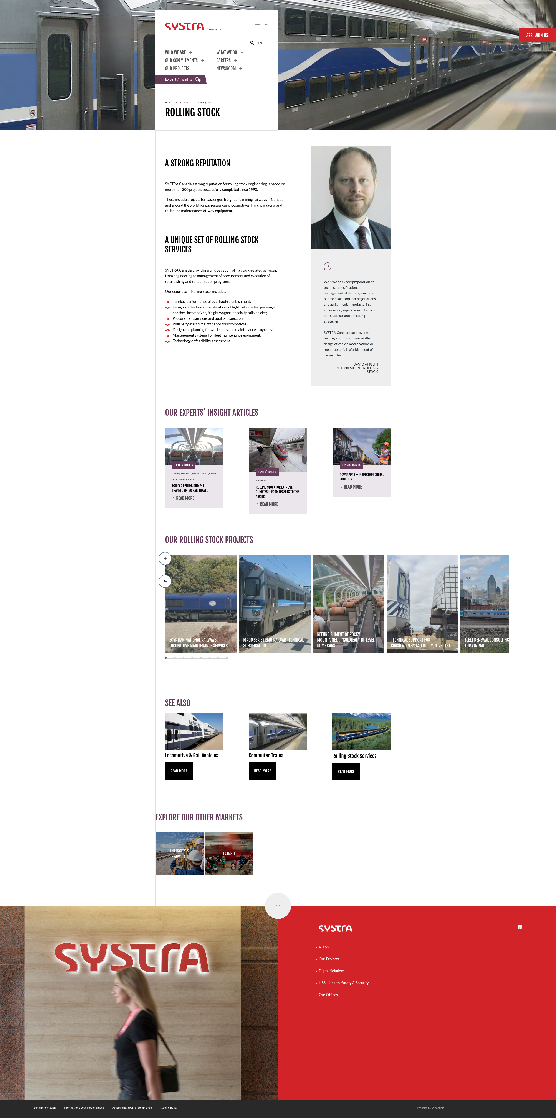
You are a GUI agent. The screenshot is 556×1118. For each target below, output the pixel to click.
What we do (227, 52)
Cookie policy (169, 1107)
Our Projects (177, 68)
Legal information (45, 1107)
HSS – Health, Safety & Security (344, 982)
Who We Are (176, 52)
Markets (185, 102)
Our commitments (182, 60)
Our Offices (328, 994)
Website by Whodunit (430, 1108)
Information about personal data (84, 1107)
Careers (224, 60)
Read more (185, 498)
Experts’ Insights (179, 79)
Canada (212, 29)
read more (346, 771)
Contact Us (261, 24)
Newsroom (227, 68)
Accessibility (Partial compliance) (132, 1107)
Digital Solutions (331, 971)
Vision (324, 947)
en (260, 43)
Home (168, 102)
